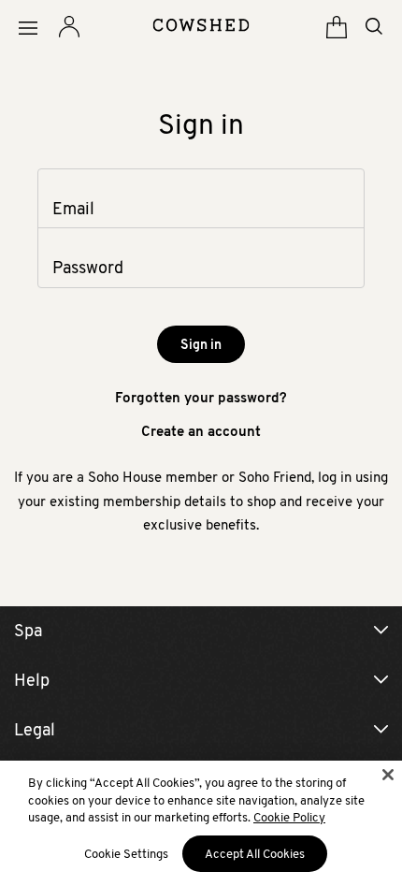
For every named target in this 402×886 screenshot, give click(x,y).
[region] (201, 823)
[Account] (69, 26)
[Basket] (336, 26)
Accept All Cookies (255, 854)
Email (73, 208)
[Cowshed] (201, 25)
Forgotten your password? (201, 397)
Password (87, 267)
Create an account (201, 431)
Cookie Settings (126, 854)
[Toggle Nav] (28, 28)
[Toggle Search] (374, 26)
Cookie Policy (289, 817)
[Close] (388, 774)
